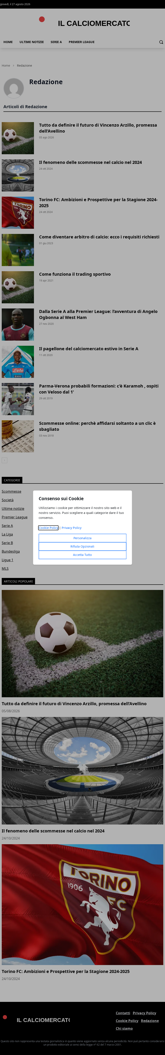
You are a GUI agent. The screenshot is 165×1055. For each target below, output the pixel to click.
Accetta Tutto (82, 555)
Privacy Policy (71, 528)
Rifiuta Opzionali (82, 546)
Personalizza (82, 538)
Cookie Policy (48, 528)
